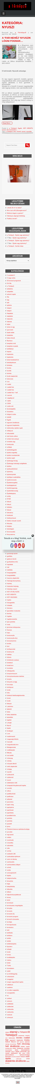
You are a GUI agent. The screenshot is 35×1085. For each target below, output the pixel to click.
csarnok (9, 395)
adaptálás (10, 291)
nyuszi (4, 130)
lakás (8, 712)
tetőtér (9, 938)
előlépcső (10, 430)
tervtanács (10, 927)
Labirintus (10, 706)
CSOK (9, 403)
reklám (9, 837)
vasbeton (10, 987)
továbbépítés (11, 957)
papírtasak (10, 810)
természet (10, 903)
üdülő (8, 971)
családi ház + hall (12, 392)
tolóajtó (9, 949)
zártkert (9, 998)
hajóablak (10, 564)
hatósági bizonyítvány (10, 1044)
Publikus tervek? (12, 218)
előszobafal (10, 433)
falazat (9, 510)
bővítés (9, 373)
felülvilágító (10, 529)
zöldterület (10, 1006)
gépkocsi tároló (11, 559)
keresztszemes (11, 641)
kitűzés (9, 657)
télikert (9, 892)
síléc (8, 848)
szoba (9, 870)
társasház (10, 881)
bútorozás (10, 379)
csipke (9, 400)
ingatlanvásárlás (12, 619)
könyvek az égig (12, 682)
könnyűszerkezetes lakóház (15, 676)
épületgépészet (11, 485)
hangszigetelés (11, 572)
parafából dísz (11, 815)
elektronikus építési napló (15, 428)
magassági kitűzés (12, 739)
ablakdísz (10, 289)
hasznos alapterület (13, 578)
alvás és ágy (11, 327)
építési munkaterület (13, 455)
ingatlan (9, 616)
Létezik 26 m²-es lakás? (14, 207)
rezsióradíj (10, 840)
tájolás (9, 875)
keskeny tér (10, 652)
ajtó (8, 302)
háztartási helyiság (12, 586)
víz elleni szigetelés (13, 990)
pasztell (9, 823)
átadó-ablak (10, 332)
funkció (7, 1042)
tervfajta (9, 922)
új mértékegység (12, 974)
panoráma (10, 802)
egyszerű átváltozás (13, 422)
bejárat (9, 351)
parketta (9, 818)
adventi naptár (11, 294)
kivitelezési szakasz (13, 660)
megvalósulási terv (12, 744)
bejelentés (10, 354)
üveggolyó (10, 979)
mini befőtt (10, 755)
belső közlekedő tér (13, 360)
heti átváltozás (12, 1046)
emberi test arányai (13, 439)
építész (9, 466)
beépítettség (21, 1035)
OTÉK (28, 1053)
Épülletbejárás (11, 493)
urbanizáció (10, 976)
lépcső (9, 725)
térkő (8, 900)
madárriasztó (11, 736)
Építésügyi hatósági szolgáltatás (17, 463)
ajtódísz (9, 305)
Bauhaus (9, 340)
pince (8, 826)
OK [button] (18, 1082)
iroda (8, 624)
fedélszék (10, 515)
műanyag (10, 758)
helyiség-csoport (12, 589)
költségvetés (11, 671)
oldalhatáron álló (12, 782)
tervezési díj (10, 914)
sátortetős (10, 845)
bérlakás (9, 365)
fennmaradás (11, 531)
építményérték (11, 474)
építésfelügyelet (12, 450)
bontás (9, 368)
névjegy (9, 769)
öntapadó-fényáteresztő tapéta (16, 785)
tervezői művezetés (13, 919)
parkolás (9, 821)
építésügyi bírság (12, 460)
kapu (8, 632)
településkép (11, 886)
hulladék (9, 605)
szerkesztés (10, 862)
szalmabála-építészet (13, 856)
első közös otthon (12, 436)
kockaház (10, 668)
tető (8, 930)
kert (8, 646)
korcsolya (10, 684)
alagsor (9, 308)
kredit (8, 701)
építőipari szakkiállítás (14, 477)
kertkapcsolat (11, 649)
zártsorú (9, 1001)
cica (8, 381)
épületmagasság (12, 488)
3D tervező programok (14, 280)
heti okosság (23, 1044)
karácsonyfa (10, 635)
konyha (9, 679)
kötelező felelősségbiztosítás (16, 695)
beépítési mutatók (12, 346)
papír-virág (10, 804)
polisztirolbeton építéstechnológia (17, 1055)
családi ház (10, 387)
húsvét (19, 131)
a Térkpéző (23, 1032)
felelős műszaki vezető (14, 521)
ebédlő (9, 417)
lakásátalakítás (25, 1050)
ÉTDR (9, 499)
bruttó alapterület (12, 376)
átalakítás (10, 335)
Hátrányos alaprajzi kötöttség (16, 216)
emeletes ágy (11, 441)
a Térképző (20, 32)
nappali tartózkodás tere (22, 1051)
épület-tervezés (12, 480)
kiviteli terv (10, 665)
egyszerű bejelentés (13, 425)
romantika (10, 843)
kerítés (9, 643)
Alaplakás (10, 313)
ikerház (9, 613)
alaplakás (10, 316)
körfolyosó (10, 687)
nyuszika (29, 131)
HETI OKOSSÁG (12, 597)
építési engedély (12, 452)
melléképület (11, 750)
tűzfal (8, 963)
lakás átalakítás (12, 714)
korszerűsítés (8, 1050)
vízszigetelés (11, 993)
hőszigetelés (11, 602)
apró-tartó (10, 330)
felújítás (9, 526)
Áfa (8, 297)
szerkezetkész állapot (13, 864)
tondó (8, 952)
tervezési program (12, 916)
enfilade (9, 447)
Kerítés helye (19, 246)
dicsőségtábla (11, 409)
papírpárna (10, 807)
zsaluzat (9, 1014)
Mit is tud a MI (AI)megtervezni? (17, 210)
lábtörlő (9, 709)
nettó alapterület (12, 766)
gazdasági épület (12, 553)
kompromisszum (12, 673)
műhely (9, 761)
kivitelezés (20, 1048)
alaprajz (9, 321)
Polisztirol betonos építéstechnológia (18, 829)
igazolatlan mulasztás (13, 611)
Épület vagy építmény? (22, 235)
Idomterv (9, 608)
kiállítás (9, 654)
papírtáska (10, 813)
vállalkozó (10, 984)
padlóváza (10, 796)
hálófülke (10, 570)
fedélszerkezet (11, 518)
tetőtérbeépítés (11, 944)
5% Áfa (9, 283)
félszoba (9, 523)
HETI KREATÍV (28, 128)
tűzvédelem (10, 968)
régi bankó (10, 834)
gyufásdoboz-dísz (12, 562)
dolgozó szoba (11, 414)
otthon (9, 791)
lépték (9, 728)
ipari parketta (11, 622)
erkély (9, 496)
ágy (8, 300)
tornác (9, 954)
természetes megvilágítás (15, 905)
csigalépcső (10, 398)
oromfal (9, 788)
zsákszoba (10, 1009)
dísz (14, 131)
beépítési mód (11, 343)
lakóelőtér (10, 717)
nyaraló (9, 772)
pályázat (9, 799)
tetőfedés (10, 933)
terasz (9, 897)
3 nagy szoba (11, 278)
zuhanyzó (10, 1017)
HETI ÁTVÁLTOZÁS (13, 592)
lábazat (9, 703)
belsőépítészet (11, 362)
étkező (9, 501)
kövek (9, 698)
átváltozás (21, 1061)
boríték (9, 370)
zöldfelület (10, 1004)
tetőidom (9, 935)
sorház (9, 851)
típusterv (9, 946)
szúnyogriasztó (11, 873)
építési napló (11, 458)
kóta (8, 692)
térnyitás (9, 908)
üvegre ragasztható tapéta (15, 982)
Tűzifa (9, 965)
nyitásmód (10, 777)
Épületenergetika (12, 482)
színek (9, 867)
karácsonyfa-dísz (12, 638)
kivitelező (10, 662)
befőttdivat (10, 349)
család (9, 384)
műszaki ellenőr (12, 763)
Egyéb (20, 128)
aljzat (8, 324)
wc (8, 995)
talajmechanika (11, 878)
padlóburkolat (11, 793)
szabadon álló (11, 853)
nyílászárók (10, 774)
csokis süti (10, 406)
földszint (13, 1042)
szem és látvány (12, 859)
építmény (10, 471)
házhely (9, 583)
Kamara (9, 630)
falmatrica (10, 512)
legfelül (9, 720)
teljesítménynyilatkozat (14, 894)
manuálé (9, 742)
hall (8, 567)
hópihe (9, 600)
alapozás (10, 319)
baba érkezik (11, 338)
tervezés (9, 911)
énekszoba (10, 444)
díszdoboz (10, 411)
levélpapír (10, 731)
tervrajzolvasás (11, 924)
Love (8, 733)
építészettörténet (12, 469)
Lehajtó (9, 722)
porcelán (9, 832)
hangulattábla (11, 575)
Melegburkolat (11, 747)
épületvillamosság (12, 491)
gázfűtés (9, 556)
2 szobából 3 (11, 275)
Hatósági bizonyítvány (14, 581)
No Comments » (12, 130)
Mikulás (9, 752)
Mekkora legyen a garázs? (15, 213)
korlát (8, 690)
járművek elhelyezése (13, 627)
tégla (8, 884)
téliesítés (9, 889)
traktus (9, 960)
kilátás (14, 1048)
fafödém (9, 507)
